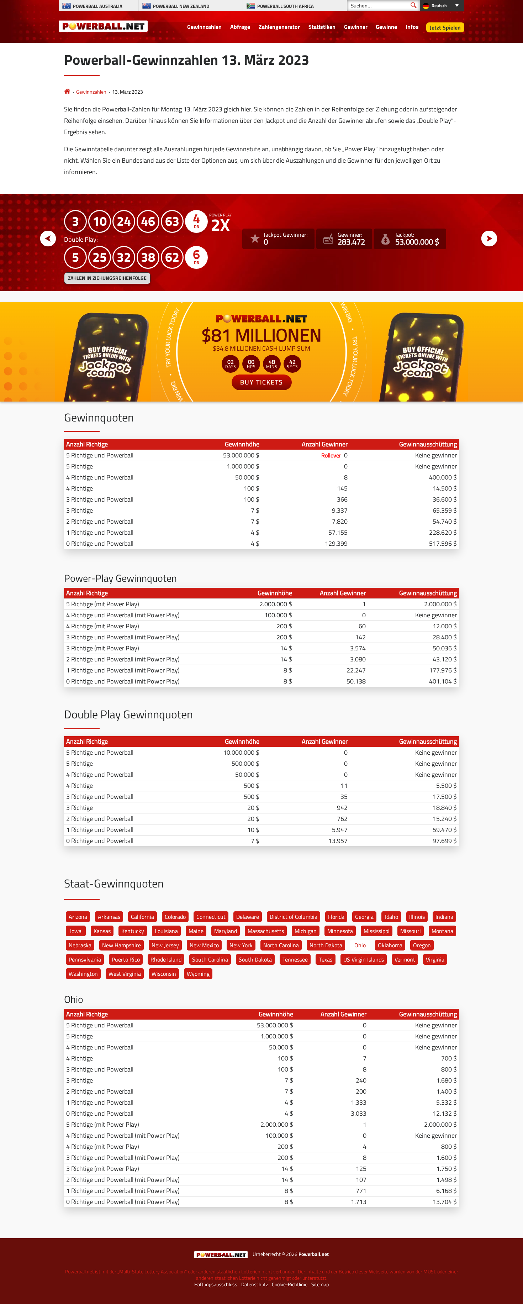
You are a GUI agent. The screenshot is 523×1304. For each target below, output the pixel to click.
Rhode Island (165, 959)
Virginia (435, 959)
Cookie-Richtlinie (289, 1284)
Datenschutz (254, 1284)
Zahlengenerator (279, 26)
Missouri (410, 931)
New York (241, 945)
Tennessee (295, 959)
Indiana (444, 916)
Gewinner (356, 26)
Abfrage (240, 26)
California (142, 916)
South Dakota (255, 959)
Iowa (75, 931)
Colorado (175, 916)
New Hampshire (121, 945)
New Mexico (204, 945)
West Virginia (125, 973)
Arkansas (109, 916)
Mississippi (377, 931)
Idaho (391, 916)
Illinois (417, 916)
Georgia (364, 916)
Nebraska (80, 945)
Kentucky (132, 931)
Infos (412, 26)
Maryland (225, 931)
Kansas (102, 931)
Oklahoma (390, 945)
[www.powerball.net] (103, 25)
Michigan (306, 931)
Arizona (78, 916)
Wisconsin (164, 973)
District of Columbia (293, 916)
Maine (196, 931)
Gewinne (386, 26)
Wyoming (198, 973)
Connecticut (211, 916)
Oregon (422, 945)
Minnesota (340, 931)
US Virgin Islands (363, 959)
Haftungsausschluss (215, 1284)
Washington (83, 973)
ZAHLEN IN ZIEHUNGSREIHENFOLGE (107, 278)
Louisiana (166, 931)
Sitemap (320, 1284)
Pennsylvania (85, 959)
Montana (442, 931)
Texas (325, 959)
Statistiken (322, 26)
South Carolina (210, 959)
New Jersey (165, 945)
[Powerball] (67, 91)
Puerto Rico (126, 959)
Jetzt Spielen (445, 27)
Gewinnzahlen (204, 26)
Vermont (405, 959)
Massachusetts (266, 931)
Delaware (247, 916)
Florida (336, 916)
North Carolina (281, 945)
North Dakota (326, 945)
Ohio (360, 945)
